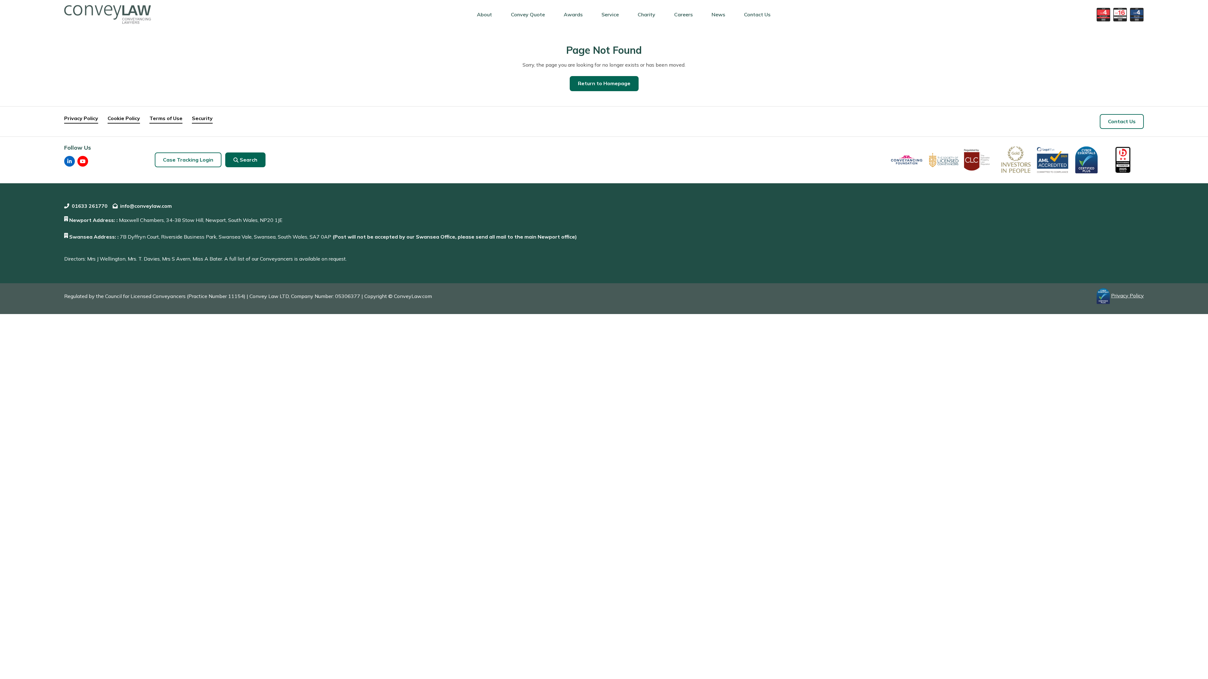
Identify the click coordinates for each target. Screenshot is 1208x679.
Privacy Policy (81, 118)
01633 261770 (90, 206)
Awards (573, 14)
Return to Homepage (604, 83)
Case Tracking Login (188, 160)
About (484, 14)
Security (202, 118)
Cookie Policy (124, 118)
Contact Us (757, 14)
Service (610, 14)
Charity (646, 14)
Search (248, 160)
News (718, 14)
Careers (683, 14)
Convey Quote (528, 14)
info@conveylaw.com (146, 206)
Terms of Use (165, 118)
